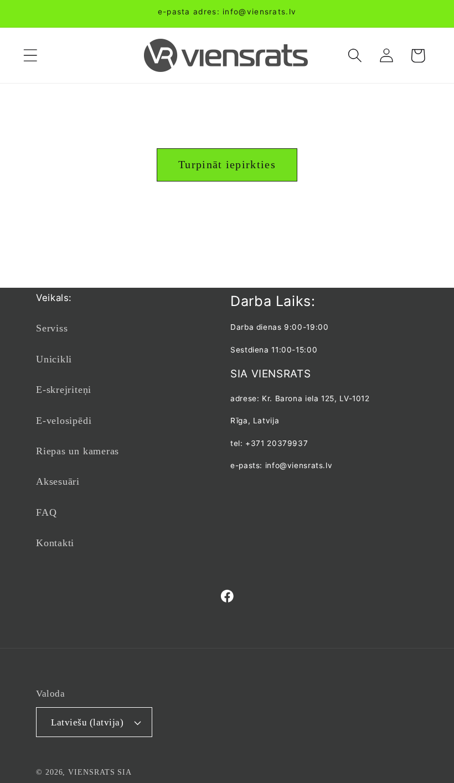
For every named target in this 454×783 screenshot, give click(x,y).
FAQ (46, 512)
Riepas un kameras (77, 451)
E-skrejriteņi (63, 389)
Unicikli (54, 359)
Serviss (52, 328)
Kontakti (55, 542)
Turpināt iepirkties (227, 164)
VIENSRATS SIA (100, 772)
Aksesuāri (58, 481)
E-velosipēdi (63, 420)
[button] (30, 55)
